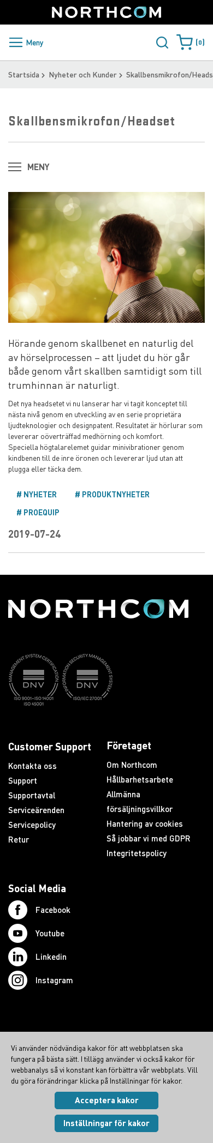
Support (22, 780)
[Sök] (162, 43)
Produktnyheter (115, 494)
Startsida (23, 74)
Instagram (54, 980)
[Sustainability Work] (98, 727)
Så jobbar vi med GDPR (148, 838)
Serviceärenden (36, 810)
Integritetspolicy (136, 853)
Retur (18, 839)
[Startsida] (106, 12)
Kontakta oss (32, 766)
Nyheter (39, 494)
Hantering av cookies (144, 823)
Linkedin (51, 956)
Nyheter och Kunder (83, 74)
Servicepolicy (32, 824)
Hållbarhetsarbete (139, 779)
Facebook (53, 910)
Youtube (50, 933)
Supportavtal (31, 795)
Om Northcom (131, 764)
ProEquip (41, 512)
